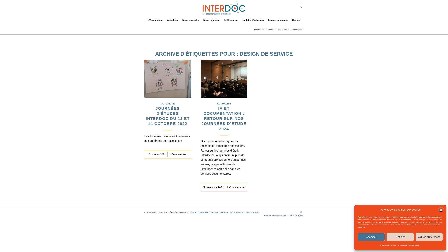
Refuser (400, 236)
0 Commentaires (236, 187)
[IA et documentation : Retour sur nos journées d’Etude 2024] (224, 79)
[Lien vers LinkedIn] (301, 7)
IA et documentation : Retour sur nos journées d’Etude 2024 (223, 118)
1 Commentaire (178, 154)
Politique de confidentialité (408, 245)
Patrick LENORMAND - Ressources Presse (209, 212)
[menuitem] (155, 20)
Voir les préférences (429, 236)
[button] (441, 209)
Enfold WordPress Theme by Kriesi (245, 212)
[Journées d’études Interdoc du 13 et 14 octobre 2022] (167, 79)
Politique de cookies (388, 245)
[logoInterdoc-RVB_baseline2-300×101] (224, 8)
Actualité (168, 103)
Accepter (371, 236)
